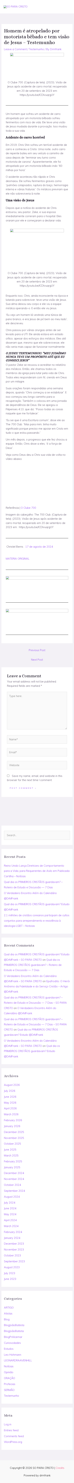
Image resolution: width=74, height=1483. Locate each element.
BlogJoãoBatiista (14, 1325)
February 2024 (13, 1232)
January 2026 (12, 1126)
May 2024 (10, 1214)
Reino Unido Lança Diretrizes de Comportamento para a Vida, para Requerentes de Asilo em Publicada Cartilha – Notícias (37, 871)
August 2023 (12, 1267)
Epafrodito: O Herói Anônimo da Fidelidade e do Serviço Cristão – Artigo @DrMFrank (37, 986)
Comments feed (14, 1436)
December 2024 (14, 1173)
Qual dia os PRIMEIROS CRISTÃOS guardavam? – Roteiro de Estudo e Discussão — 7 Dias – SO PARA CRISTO (35, 1003)
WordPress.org (13, 1442)
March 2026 (11, 1114)
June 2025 (10, 1149)
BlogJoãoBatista (14, 1331)
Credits (60, 1468)
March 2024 (11, 1226)
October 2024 (12, 1185)
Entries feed (11, 1430)
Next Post (37, 659)
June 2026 (10, 1096)
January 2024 (12, 1238)
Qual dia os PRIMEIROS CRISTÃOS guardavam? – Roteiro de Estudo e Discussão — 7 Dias (33, 965)
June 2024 (10, 1208)
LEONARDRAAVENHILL (18, 1360)
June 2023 (10, 1279)
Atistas (8, 1313)
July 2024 (9, 1202)
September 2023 (14, 1261)
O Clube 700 (28, 507)
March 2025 (11, 1155)
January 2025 (12, 1167)
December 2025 (14, 1132)
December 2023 (14, 1243)
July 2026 (9, 1091)
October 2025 (12, 1143)
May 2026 (10, 1102)
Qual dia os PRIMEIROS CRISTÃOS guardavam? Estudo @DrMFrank (32, 1051)
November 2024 (14, 1179)
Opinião (8, 1372)
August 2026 (12, 1085)
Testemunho (11, 1395)
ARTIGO (9, 1307)
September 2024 (14, 1190)
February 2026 (13, 1120)
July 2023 (9, 1273)
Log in (7, 1424)
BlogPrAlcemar (13, 1337)
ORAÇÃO (9, 1378)
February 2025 (13, 1161)
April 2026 (10, 1108)
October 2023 (12, 1255)
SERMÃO (9, 1390)
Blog (7, 1319)
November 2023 (14, 1249)
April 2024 (10, 1220)
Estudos (8, 1348)
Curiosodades (12, 1343)
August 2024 (12, 1196)
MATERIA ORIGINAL (17, 558)
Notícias (8, 1366)
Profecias (9, 1384)
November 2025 (14, 1138)
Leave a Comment (15, 49)
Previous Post (37, 650)
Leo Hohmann (12, 1354)
